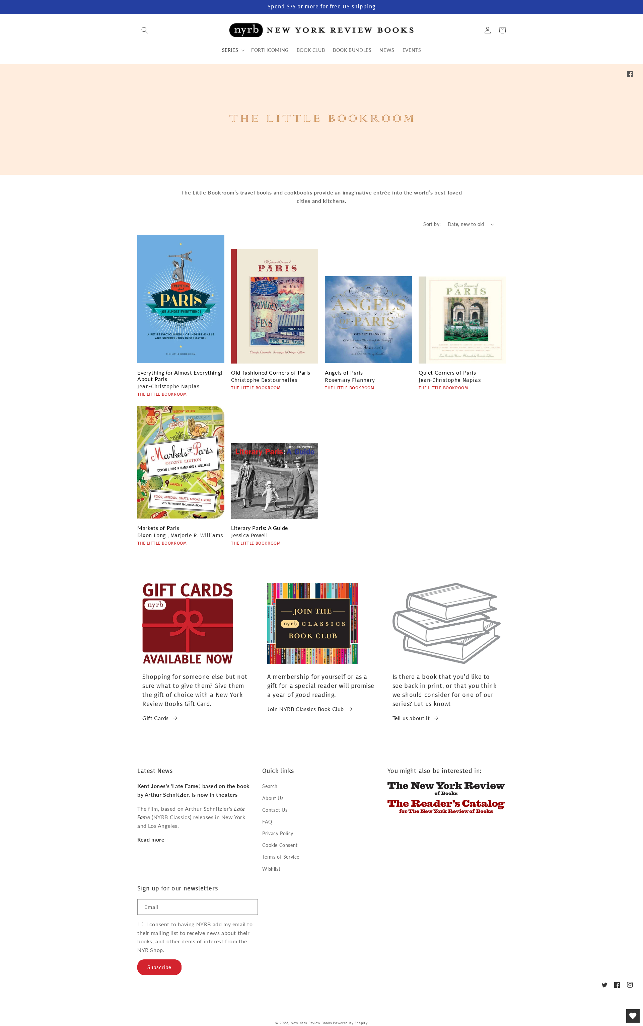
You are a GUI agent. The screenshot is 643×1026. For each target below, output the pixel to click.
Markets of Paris (158, 528)
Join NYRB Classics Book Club (305, 709)
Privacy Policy (277, 833)
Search (270, 786)
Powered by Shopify (350, 1023)
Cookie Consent (279, 845)
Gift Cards (155, 718)
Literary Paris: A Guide (259, 528)
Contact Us (274, 810)
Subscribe (159, 967)
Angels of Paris (344, 372)
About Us (272, 798)
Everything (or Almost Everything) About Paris (179, 375)
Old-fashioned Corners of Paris (270, 372)
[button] (144, 30)
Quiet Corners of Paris (447, 372)
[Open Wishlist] (633, 1016)
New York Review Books (311, 1023)
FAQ (267, 821)
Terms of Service (280, 857)
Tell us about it (411, 718)
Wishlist (271, 869)
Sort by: (432, 224)
